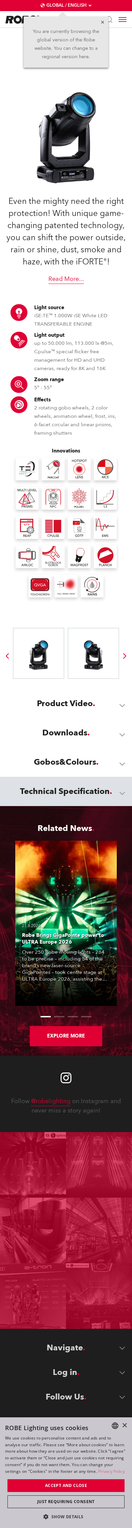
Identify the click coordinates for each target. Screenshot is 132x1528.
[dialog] (66, 1472)
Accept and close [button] (66, 1485)
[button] (65, 1516)
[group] (7, 656)
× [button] (124, 1425)
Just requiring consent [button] (66, 1501)
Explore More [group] (66, 1036)
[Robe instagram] (66, 1077)
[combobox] (115, 1425)
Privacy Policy (111, 1471)
